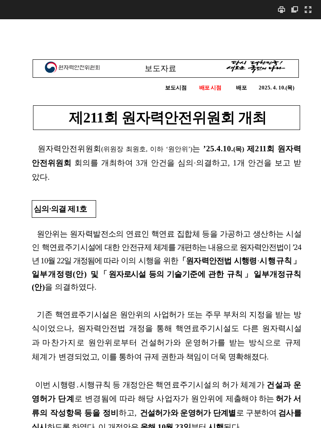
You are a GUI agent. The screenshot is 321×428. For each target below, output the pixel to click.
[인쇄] (281, 9)
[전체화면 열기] (308, 9)
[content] (160, 223)
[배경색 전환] (294, 9)
